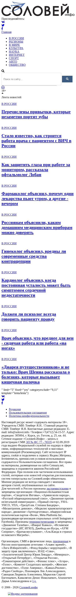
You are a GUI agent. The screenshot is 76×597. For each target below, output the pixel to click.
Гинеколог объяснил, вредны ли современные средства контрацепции (33, 256)
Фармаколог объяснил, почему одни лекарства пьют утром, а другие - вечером (37, 198)
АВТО (13, 61)
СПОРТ (14, 58)
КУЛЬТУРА (16, 48)
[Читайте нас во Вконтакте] (3, 22)
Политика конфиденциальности (29, 415)
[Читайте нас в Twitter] (2, 25)
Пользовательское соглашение (28, 412)
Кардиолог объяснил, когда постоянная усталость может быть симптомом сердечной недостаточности (36, 287)
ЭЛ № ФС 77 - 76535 (39, 442)
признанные (60, 541)
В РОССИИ (16, 38)
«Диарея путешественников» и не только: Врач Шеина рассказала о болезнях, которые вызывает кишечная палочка (35, 374)
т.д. (34, 581)
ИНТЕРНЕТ (17, 54)
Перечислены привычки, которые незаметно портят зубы (36, 114)
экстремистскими (57, 488)
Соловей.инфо (28, 587)
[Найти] (67, 79)
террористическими (41, 521)
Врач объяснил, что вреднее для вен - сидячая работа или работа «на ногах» (37, 343)
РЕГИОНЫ (16, 41)
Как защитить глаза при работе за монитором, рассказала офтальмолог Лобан (35, 169)
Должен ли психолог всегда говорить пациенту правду (28, 316)
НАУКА (14, 51)
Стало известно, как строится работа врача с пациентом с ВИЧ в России (36, 140)
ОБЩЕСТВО (17, 64)
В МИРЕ (14, 44)
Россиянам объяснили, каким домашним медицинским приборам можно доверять (36, 227)
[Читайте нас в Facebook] (2, 28)
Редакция (15, 409)
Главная (6, 32)
